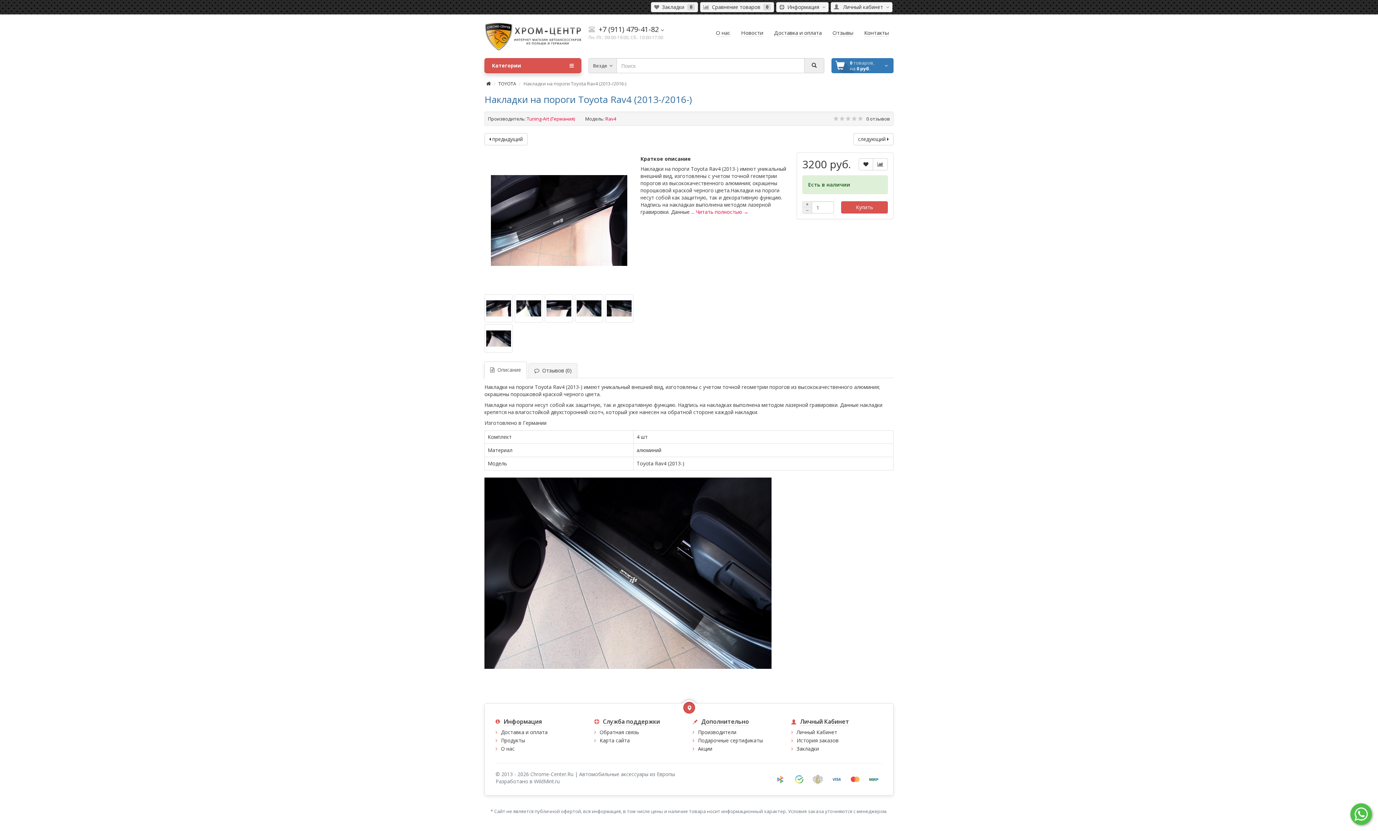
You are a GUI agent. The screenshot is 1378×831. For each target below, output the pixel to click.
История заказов (818, 740)
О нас (508, 748)
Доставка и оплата (524, 732)
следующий (872, 139)
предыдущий (507, 139)
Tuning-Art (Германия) (551, 119)
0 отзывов (878, 119)
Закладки (808, 748)
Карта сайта (615, 740)
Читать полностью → (722, 211)
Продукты (513, 740)
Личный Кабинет (817, 732)
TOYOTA (507, 83)
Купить (864, 207)
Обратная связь (619, 732)
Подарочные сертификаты (730, 740)
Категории (506, 65)
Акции (705, 748)
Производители (717, 732)
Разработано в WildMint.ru (528, 781)
